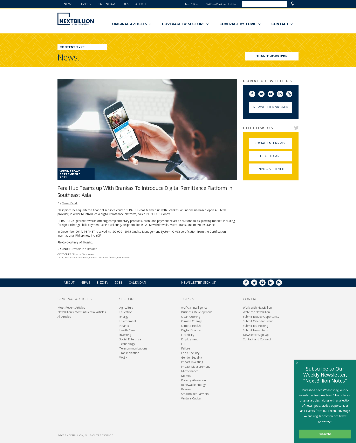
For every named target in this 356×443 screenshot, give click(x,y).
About (140, 4)
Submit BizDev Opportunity (261, 317)
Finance (77, 254)
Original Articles (129, 24)
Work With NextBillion (257, 307)
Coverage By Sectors (183, 24)
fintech (112, 257)
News (68, 4)
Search (292, 3)
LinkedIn (273, 284)
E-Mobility (187, 335)
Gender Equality (191, 357)
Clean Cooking (190, 317)
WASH (123, 357)
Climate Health (191, 326)
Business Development (196, 312)
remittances (123, 257)
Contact (280, 24)
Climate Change (191, 321)
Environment (127, 321)
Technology (88, 254)
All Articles (64, 317)
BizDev (85, 4)
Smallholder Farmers (195, 394)
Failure (185, 348)
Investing (125, 335)
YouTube (273, 93)
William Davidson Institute (222, 4)
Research (187, 389)
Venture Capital (191, 398)
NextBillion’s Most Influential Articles (81, 312)
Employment (189, 339)
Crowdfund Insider (83, 249)
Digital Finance (191, 330)
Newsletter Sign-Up (270, 107)
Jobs (125, 4)
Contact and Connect (257, 339)
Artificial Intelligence (194, 307)
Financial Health (274, 170)
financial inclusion (98, 257)
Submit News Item (271, 56)
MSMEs (186, 376)
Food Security (190, 353)
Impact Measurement (195, 366)
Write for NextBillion (256, 312)
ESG (183, 344)
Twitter (264, 93)
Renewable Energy (193, 385)
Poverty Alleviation (193, 380)
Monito (87, 242)
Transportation (129, 353)
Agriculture (126, 307)
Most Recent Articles (71, 307)
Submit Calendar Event (258, 321)
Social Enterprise (273, 145)
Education (125, 312)
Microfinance (189, 371)
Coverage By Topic (237, 24)
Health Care (276, 157)
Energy (123, 317)
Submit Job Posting (255, 326)
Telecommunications (133, 348)
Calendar (106, 4)
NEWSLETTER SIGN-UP (198, 282)
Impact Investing (192, 362)
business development (76, 257)
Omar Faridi (69, 203)
